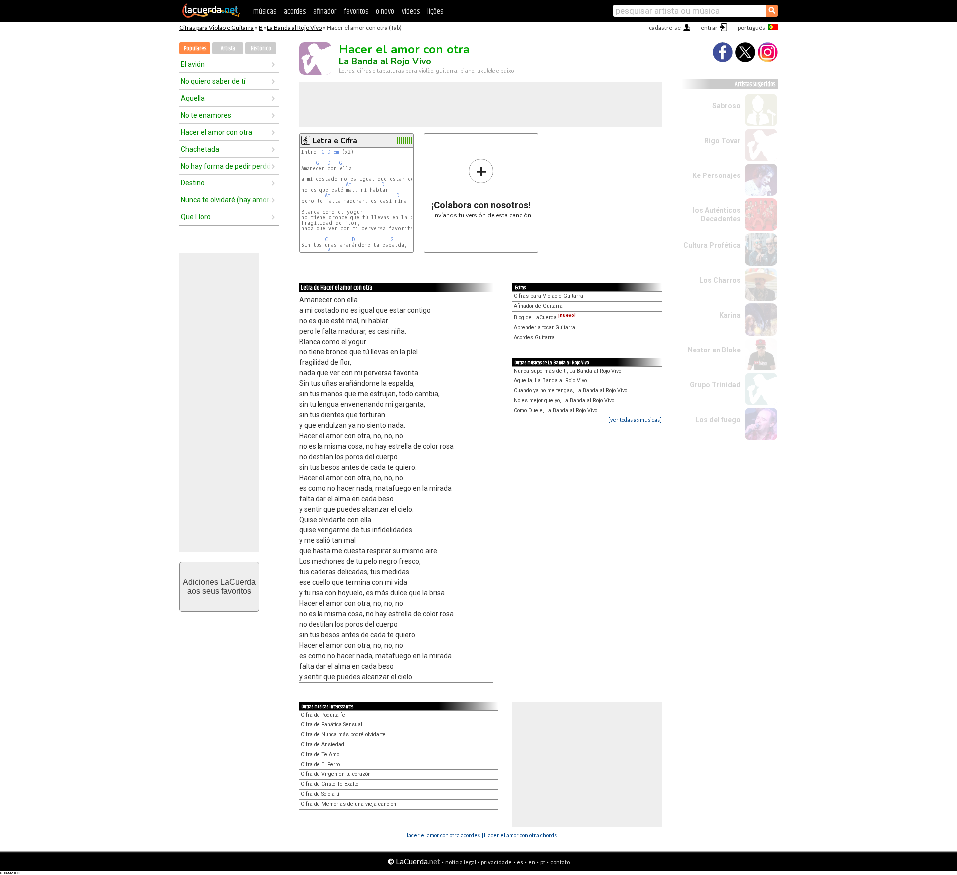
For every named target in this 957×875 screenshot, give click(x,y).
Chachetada (200, 149)
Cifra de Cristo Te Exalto (329, 784)
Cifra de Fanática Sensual (331, 724)
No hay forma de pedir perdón (226, 166)
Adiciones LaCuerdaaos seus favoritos (219, 586)
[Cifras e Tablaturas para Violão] (211, 16)
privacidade (496, 862)
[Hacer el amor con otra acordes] (442, 835)
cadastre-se (665, 27)
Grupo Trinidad (715, 385)
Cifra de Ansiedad (322, 744)
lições (435, 11)
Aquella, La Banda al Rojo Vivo (550, 380)
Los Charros (720, 280)
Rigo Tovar (722, 141)
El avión (193, 64)
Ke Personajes (716, 175)
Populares (195, 48)
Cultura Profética (712, 245)
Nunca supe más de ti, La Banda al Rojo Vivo (567, 371)
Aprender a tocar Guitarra (544, 327)
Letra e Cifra (335, 141)
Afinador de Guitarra (538, 306)
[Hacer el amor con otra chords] (520, 835)
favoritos (356, 11)
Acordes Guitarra (534, 337)
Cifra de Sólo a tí (320, 794)
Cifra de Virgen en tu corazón (336, 774)
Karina (730, 315)
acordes (295, 11)
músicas (264, 11)
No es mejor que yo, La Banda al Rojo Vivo (564, 400)
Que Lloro (196, 217)
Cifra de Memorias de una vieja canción (348, 804)
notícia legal (460, 862)
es (520, 862)
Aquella (193, 98)
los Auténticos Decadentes (717, 214)
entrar (709, 27)
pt (542, 862)
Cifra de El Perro (320, 764)
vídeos (411, 11)
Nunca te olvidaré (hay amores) (226, 200)
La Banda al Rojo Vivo (294, 27)
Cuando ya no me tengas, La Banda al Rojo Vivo (570, 390)
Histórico (261, 48)
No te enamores (206, 115)
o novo (385, 11)
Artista (228, 48)
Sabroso (726, 106)
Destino (193, 183)
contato (560, 862)
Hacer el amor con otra (216, 132)
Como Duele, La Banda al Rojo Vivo (555, 410)
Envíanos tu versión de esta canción (481, 188)
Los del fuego (718, 420)
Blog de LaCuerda (545, 317)
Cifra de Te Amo (320, 754)
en (531, 862)
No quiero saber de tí (213, 81)
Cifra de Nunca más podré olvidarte (343, 734)
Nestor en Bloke (714, 350)
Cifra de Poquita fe (323, 715)
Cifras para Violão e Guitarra (216, 27)
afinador (324, 11)
